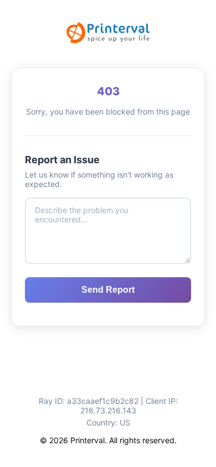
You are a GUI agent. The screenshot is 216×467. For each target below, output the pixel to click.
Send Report (108, 289)
